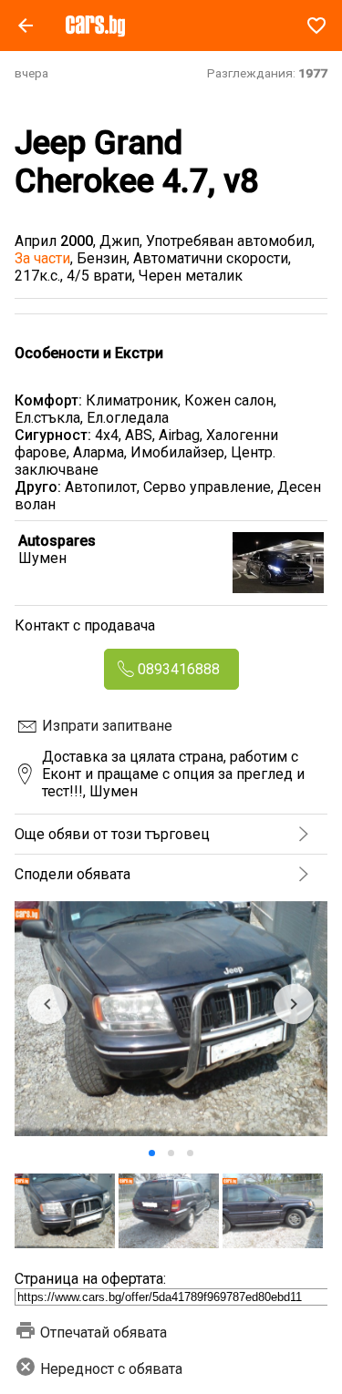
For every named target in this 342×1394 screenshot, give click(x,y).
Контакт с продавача (85, 625)
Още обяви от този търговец (112, 834)
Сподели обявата (72, 874)
